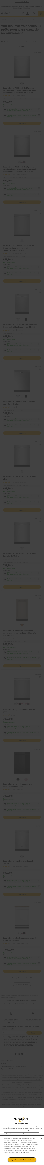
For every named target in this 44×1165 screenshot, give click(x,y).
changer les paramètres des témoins (22, 1160)
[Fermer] (41, 1138)
